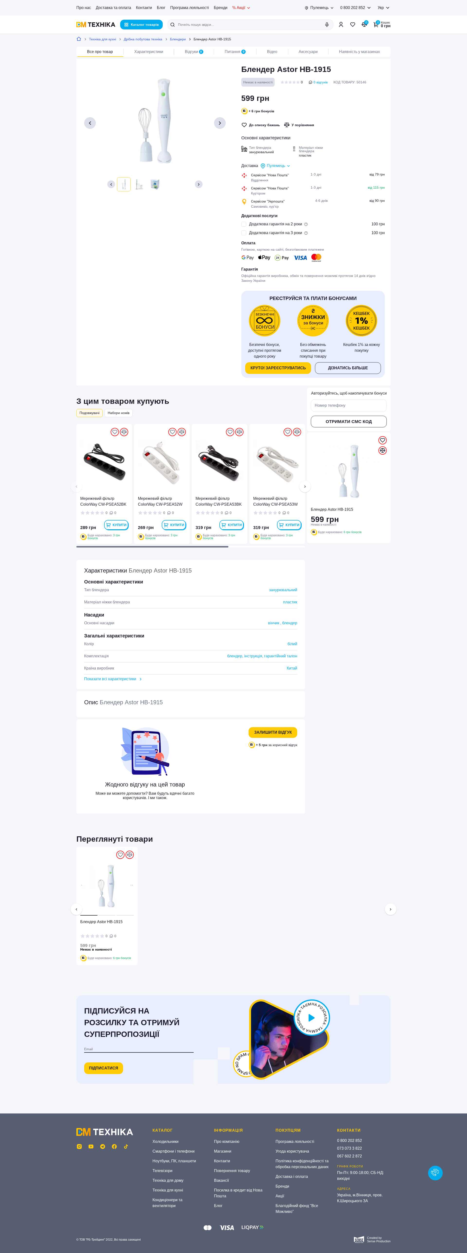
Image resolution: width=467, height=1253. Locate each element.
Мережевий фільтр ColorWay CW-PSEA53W (275, 501)
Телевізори (162, 1171)
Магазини (222, 1151)
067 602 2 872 (349, 1156)
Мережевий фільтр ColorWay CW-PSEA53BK (219, 501)
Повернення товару (232, 1171)
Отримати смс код (349, 421)
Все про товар (100, 52)
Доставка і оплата (292, 1176)
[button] (111, 184)
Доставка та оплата (113, 8)
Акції (280, 1196)
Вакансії (221, 1180)
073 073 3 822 (349, 1148)
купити (119, 525)
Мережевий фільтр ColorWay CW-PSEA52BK (103, 501)
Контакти (144, 8)
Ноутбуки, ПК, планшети (174, 1161)
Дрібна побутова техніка (143, 39)
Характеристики (148, 52)
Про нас (83, 8)
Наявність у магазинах (359, 52)
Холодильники (166, 1141)
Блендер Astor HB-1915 (101, 922)
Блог (161, 8)
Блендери (178, 39)
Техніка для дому (168, 1180)
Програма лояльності (189, 8)
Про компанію (226, 1141)
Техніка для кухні (102, 39)
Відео (272, 52)
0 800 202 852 (352, 8)
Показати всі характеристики (110, 679)
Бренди (220, 8)
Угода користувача (292, 1151)
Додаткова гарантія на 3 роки (275, 233)
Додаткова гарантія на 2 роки (275, 224)
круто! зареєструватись (278, 368)
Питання (234, 52)
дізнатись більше (348, 368)
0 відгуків (321, 82)
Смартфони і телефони (174, 1151)
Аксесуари (308, 52)
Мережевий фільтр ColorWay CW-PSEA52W (160, 501)
